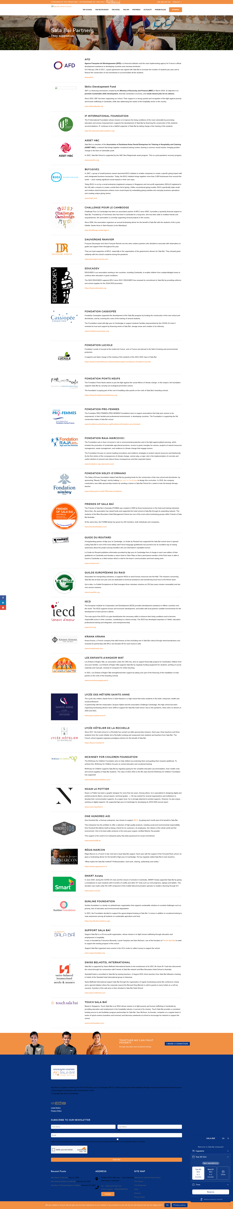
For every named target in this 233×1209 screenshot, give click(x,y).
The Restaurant (102, 10)
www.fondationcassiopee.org (97, 331)
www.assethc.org (92, 160)
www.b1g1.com (91, 198)
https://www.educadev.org (95, 288)
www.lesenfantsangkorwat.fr (96, 680)
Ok (167, 1205)
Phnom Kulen (160, 10)
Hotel (136, 1189)
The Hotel (116, 10)
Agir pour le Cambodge (128, 480)
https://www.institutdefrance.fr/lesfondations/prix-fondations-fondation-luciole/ (118, 362)
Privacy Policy (139, 1197)
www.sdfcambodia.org (94, 106)
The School (138, 1181)
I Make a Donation (177, 1043)
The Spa (126, 10)
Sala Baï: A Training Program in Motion (66, 1185)
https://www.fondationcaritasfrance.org (101, 395)
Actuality (148, 10)
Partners (136, 10)
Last (119, 1130)
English (176, 2)
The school (87, 10)
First (52, 1130)
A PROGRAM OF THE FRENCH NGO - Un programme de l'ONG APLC (78, 2)
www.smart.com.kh (92, 891)
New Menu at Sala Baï (59, 1177)
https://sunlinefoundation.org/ (97, 921)
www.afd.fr (89, 77)
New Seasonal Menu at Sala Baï (63, 1181)
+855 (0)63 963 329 (163, 2)
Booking (175, 10)
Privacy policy (180, 1205)
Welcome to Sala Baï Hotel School (147, 1177)
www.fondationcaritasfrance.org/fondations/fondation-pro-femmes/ (112, 424)
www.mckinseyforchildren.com (97, 780)
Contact (108, 1194)
